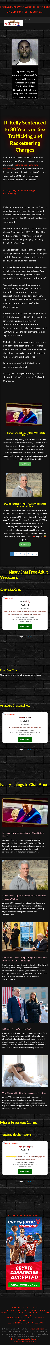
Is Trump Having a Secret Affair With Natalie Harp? (25, 434)
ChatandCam (37, 1310)
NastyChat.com (36, 1329)
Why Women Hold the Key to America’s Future (24, 1093)
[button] (47, 2)
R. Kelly (4, 569)
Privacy (39, 1317)
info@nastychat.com (25, 1341)
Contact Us (25, 1320)
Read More (25, 464)
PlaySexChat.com (15, 1310)
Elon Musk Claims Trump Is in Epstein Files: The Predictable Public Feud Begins (24, 959)
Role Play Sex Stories (19, 1317)
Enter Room (25, 626)
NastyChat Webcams (25, 1308)
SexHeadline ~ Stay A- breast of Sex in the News (25, 1313)
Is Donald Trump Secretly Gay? (16, 1029)
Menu (30, 20)
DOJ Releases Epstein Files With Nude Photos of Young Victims (25, 504)
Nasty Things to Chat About (25, 1323)
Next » (29, 636)
